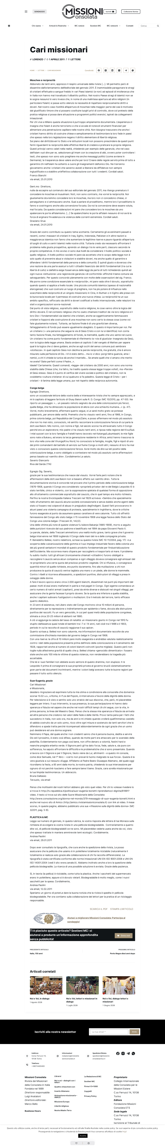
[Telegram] (125, 70)
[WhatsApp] (132, 70)
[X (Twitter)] (105, 70)
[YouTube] (47, 1116)
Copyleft (88, 1091)
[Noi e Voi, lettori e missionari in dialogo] (82, 985)
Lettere (76, 59)
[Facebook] (98, 70)
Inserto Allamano (61, 1091)
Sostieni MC (95, 26)
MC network (112, 26)
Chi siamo (36, 26)
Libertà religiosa (61, 1106)
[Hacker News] (119, 70)
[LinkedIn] (112, 70)
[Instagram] (123, 1053)
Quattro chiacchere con (64, 1087)
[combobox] (147, 26)
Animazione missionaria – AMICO (65, 1096)
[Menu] (26, 11)
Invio (134, 1032)
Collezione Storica (131, 12)
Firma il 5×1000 (91, 1086)
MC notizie (79, 26)
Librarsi (57, 1076)
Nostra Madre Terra (62, 1110)
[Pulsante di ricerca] (158, 26)
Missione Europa (61, 1102)
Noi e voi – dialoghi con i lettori (64, 1081)
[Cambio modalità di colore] (9, 26)
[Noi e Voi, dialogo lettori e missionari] (119, 985)
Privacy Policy (90, 1096)
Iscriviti (108, 12)
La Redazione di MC (92, 1076)
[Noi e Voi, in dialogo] (46, 985)
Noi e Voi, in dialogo (40, 998)
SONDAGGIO (39, 12)
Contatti (129, 26)
